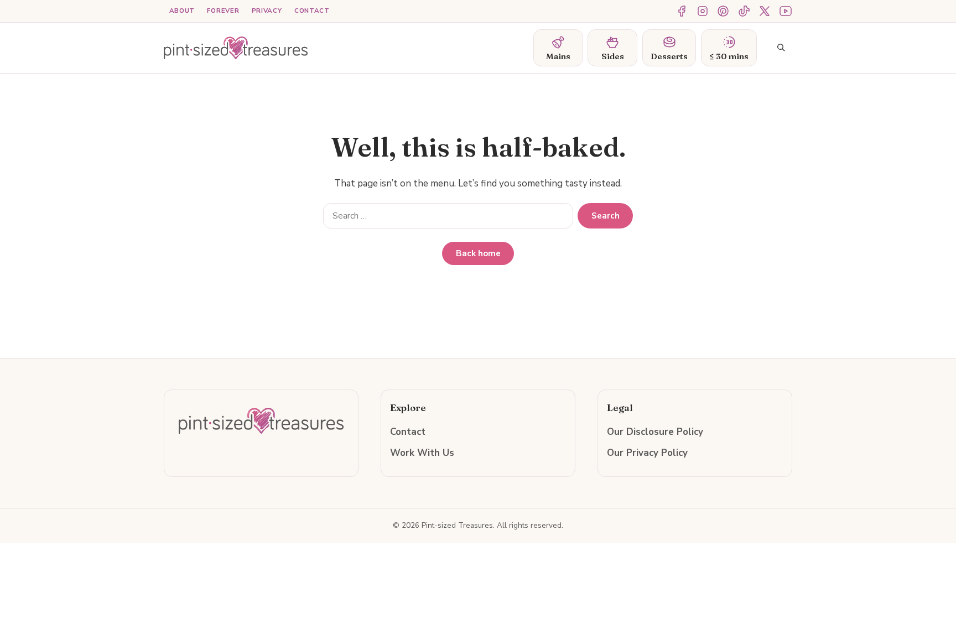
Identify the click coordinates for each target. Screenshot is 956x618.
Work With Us (422, 452)
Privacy (267, 10)
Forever (223, 10)
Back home (478, 253)
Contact (312, 10)
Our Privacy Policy (647, 452)
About (182, 10)
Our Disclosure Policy (655, 431)
